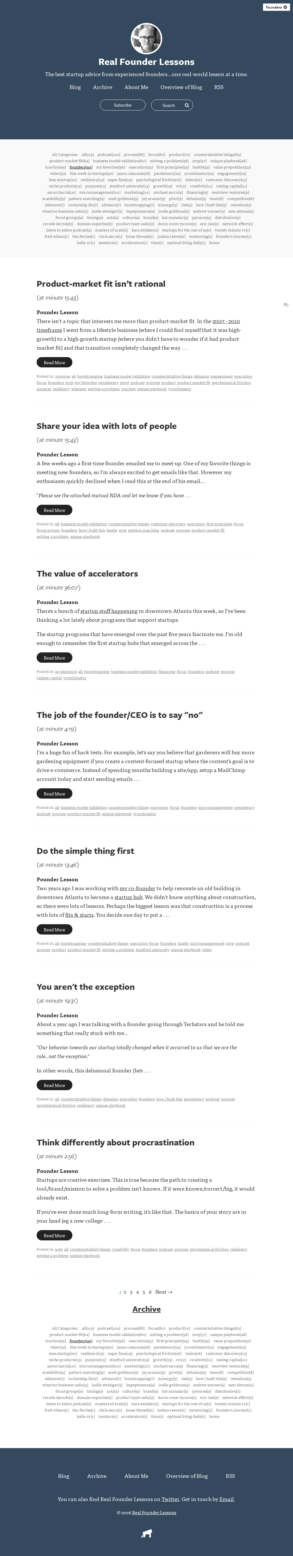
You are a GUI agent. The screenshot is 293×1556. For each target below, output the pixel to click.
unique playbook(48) (228, 160)
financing (167, 671)
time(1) (157, 242)
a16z (59, 1249)
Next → (164, 1291)
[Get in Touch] (286, 304)
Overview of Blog (181, 86)
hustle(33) (201, 167)
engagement (222, 376)
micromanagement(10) (99, 192)
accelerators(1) (134, 242)
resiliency (61, 388)
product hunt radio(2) (135, 223)
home (214, 242)
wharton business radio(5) (65, 211)
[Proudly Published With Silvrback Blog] (146, 1535)
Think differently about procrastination (116, 1142)
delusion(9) (196, 198)
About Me (136, 86)
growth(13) (162, 186)
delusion (201, 376)
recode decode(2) (58, 223)
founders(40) (81, 167)
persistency (108, 382)
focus (41, 382)
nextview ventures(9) (230, 192)
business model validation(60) (119, 160)
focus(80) (156, 154)
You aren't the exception (86, 986)
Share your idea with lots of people (107, 425)
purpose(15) (95, 186)
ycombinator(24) (199, 173)
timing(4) (95, 217)
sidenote (78, 388)
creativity (120, 1249)
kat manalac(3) (175, 217)
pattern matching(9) (86, 198)
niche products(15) (65, 186)
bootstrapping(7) (139, 204)
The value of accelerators (87, 573)
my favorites (86, 382)
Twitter (170, 1498)
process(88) (134, 154)
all (74, 376)
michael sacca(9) (168, 192)
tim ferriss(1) (83, 236)
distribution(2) (227, 217)
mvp (69, 382)
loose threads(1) (140, 236)
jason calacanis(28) (133, 173)
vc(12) (181, 186)
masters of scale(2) (111, 230)
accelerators (66, 671)
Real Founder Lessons (154, 1512)
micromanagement (215, 807)
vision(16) (193, 179)
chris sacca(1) (110, 236)
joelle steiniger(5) (107, 211)
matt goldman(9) (123, 198)
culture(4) (131, 217)
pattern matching (143, 530)
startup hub (128, 896)
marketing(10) (137, 192)
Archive (102, 86)
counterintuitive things (172, 376)
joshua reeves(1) (171, 236)
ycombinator (179, 388)
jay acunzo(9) (153, 198)
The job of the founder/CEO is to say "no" (120, 714)
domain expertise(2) (94, 223)
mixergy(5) (167, 204)
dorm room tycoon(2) (177, 223)
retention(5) (240, 204)
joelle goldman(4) (174, 211)
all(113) (88, 154)
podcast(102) (109, 154)
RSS (218, 86)
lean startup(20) (63, 179)
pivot (124, 382)
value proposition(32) (232, 167)
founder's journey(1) (233, 236)
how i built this (92, 530)
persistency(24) (167, 173)
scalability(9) (53, 198)
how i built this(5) (211, 204)
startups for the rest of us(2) (186, 230)
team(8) (216, 198)
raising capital (49, 677)
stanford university (152, 949)
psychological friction (231, 382)
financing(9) (197, 192)
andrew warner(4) (209, 211)
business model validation (127, 376)
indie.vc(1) (86, 242)
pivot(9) (176, 198)
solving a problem (104, 388)
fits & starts (79, 914)
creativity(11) (201, 186)
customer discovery (168, 523)
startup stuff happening (109, 610)
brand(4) (150, 217)
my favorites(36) (110, 167)
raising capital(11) (231, 186)
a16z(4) (113, 217)
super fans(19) (120, 179)
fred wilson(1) (57, 236)
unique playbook (152, 388)
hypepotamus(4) (140, 211)
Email (226, 1498)
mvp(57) (199, 160)
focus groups (48, 530)
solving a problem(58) (169, 160)
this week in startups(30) (91, 173)
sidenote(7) (54, 204)
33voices (62, 376)
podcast (138, 382)
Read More (54, 362)
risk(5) (186, 204)
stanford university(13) (129, 186)
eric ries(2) (209, 223)
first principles (219, 523)
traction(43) (55, 167)
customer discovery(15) (226, 179)
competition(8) (240, 198)
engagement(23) (231, 173)
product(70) (179, 154)
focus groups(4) (69, 217)
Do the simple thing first (85, 850)
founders (275, 7)
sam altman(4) (241, 211)
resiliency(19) (92, 179)
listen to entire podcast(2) (68, 230)
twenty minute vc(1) (232, 230)
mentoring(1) (200, 236)
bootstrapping (90, 376)
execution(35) (141, 167)
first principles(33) (173, 167)
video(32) (58, 173)
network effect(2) (237, 223)
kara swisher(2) (145, 230)
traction (128, 388)
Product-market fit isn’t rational (101, 283)
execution (243, 376)
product (168, 382)
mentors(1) (108, 242)
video (207, 949)
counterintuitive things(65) (217, 154)
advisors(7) (111, 204)
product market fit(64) (69, 160)
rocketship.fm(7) (83, 204)
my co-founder (137, 887)
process (153, 382)
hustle (111, 530)
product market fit (193, 382)
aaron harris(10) (61, 192)
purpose (44, 388)
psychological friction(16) (158, 179)
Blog (75, 86)
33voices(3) (201, 217)
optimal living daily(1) (186, 242)
